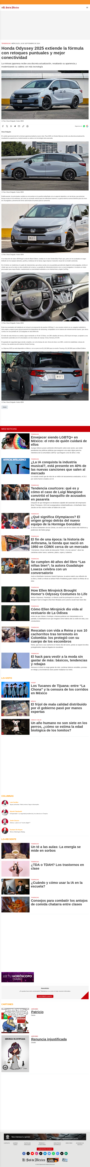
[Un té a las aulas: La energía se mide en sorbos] (15, 851)
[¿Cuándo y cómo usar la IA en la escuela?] (15, 887)
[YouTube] (32, 1153)
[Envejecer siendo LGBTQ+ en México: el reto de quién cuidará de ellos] (15, 444)
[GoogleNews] (57, 1153)
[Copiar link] (23, 126)
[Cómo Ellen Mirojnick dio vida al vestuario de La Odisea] (15, 614)
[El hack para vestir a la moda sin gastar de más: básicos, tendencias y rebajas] (15, 663)
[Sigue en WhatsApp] (84, 126)
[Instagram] (36, 1153)
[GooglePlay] (66, 1153)
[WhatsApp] (11, 126)
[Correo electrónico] (19, 126)
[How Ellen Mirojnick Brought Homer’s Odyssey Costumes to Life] (15, 594)
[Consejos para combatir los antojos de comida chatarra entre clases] (15, 904)
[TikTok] (40, 1153)
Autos (4, 407)
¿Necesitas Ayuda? (45, 1149)
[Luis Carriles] (4, 803)
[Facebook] (2, 126)
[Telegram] (15, 126)
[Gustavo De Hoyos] (4, 830)
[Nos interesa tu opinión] (45, 1137)
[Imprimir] (27, 126)
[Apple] (61, 1153)
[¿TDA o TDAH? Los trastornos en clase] (15, 869)
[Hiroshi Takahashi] (4, 812)
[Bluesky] (49, 1153)
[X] (7, 126)
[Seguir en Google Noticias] (87, 126)
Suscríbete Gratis (45, 996)
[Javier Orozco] (4, 821)
